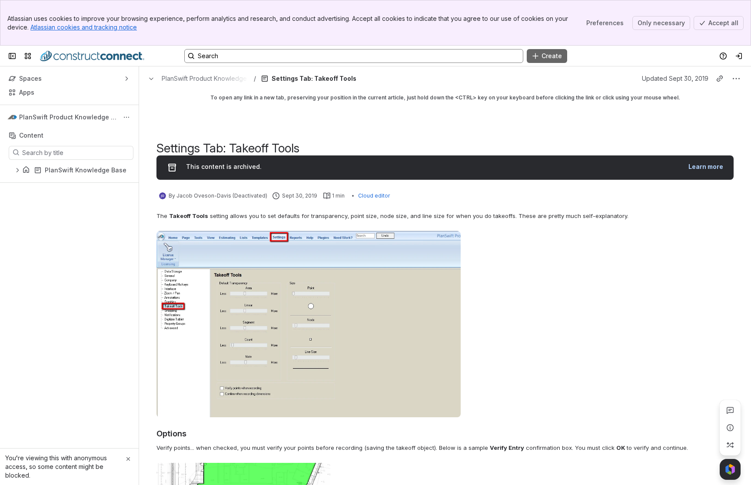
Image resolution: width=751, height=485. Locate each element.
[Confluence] (92, 56)
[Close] (128, 459)
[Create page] (730, 445)
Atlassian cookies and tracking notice (83, 27)
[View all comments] (730, 410)
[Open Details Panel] (730, 428)
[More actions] (126, 117)
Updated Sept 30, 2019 (675, 78)
